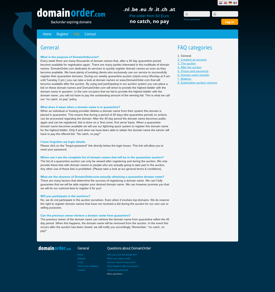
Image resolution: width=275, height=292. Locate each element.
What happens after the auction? (123, 266)
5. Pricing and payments (193, 71)
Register (62, 34)
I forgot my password (117, 270)
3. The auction (187, 63)
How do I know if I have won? (121, 262)
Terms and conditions (88, 266)
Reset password (192, 19)
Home (47, 34)
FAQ (76, 34)
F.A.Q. (81, 262)
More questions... (115, 274)
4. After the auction (190, 67)
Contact (90, 34)
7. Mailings (184, 78)
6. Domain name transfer (193, 75)
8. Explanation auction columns (197, 82)
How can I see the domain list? (122, 254)
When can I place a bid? (118, 258)
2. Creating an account (192, 59)
